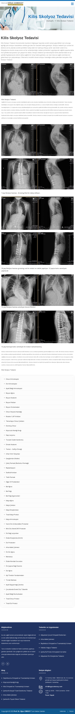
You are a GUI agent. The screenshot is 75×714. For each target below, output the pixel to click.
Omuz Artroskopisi (12, 379)
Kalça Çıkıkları (10, 505)
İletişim (71, 711)
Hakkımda (63, 711)
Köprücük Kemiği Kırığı (13, 430)
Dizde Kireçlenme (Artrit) (14, 538)
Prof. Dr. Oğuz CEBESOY (22, 711)
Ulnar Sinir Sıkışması (13, 454)
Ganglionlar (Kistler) (13, 459)
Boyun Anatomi (11, 398)
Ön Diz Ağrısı (10, 552)
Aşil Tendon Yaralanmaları (15, 575)
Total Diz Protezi (11, 603)
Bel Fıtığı (9, 491)
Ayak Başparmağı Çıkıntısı (15, 585)
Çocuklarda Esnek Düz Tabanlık (17, 589)
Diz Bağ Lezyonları (12, 533)
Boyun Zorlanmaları (13, 407)
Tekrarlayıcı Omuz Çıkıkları (15, 421)
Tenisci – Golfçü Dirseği (14, 449)
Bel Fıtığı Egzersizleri (13, 496)
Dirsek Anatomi (11, 445)
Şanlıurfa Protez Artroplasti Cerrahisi (53, 652)
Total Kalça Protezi (12, 515)
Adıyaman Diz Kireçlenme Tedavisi (52, 656)
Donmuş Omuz (11, 426)
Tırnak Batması (11, 580)
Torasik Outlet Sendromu (14, 440)
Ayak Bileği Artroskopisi (14, 388)
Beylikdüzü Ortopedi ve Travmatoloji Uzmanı (56, 643)
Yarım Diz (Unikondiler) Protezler (17, 524)
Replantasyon (10, 468)
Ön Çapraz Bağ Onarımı (14, 566)
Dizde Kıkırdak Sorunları (14, 561)
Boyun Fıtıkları (11, 402)
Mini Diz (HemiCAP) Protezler (16, 529)
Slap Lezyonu (10, 435)
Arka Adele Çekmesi (12, 547)
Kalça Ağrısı (10, 501)
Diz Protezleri (10, 543)
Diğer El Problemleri (13, 482)
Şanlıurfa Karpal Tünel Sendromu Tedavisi (17, 691)
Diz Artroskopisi (11, 384)
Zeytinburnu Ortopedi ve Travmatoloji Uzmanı (19, 678)
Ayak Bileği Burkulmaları (14, 594)
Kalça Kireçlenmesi (12, 510)
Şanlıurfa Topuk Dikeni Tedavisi (14, 699)
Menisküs (9, 557)
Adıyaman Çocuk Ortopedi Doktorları (53, 635)
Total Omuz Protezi (12, 599)
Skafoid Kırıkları (11, 473)
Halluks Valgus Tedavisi (49, 648)
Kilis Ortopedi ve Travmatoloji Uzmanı (16, 687)
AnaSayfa (50, 21)
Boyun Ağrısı (10, 393)
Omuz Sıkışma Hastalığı (14, 412)
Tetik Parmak (10, 477)
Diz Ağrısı (9, 571)
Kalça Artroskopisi (12, 519)
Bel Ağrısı (9, 487)
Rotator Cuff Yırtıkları (13, 416)
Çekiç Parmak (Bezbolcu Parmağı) (17, 463)
